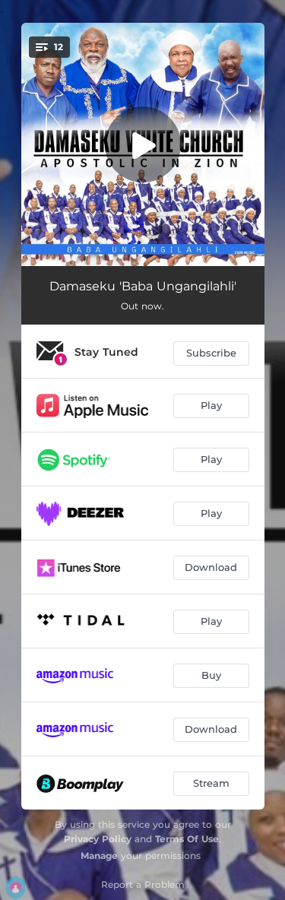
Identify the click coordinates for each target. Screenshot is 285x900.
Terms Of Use (187, 839)
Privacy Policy (97, 839)
